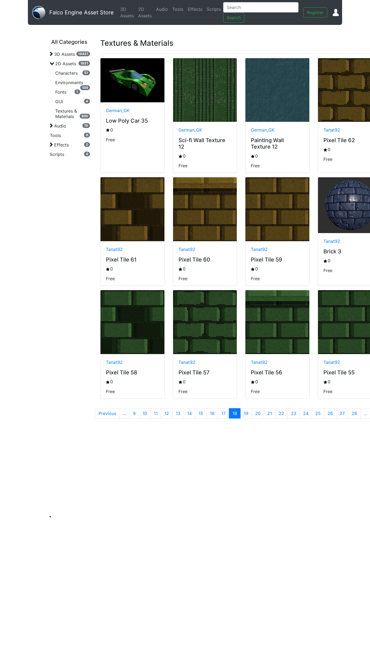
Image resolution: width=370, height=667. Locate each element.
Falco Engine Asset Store (81, 12)
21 (269, 413)
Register (315, 12)
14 (189, 413)
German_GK (117, 110)
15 (201, 413)
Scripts (215, 9)
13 (178, 413)
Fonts (60, 92)
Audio (163, 9)
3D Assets (128, 12)
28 (354, 413)
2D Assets (146, 12)
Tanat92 (331, 130)
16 (212, 413)
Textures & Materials (66, 113)
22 (281, 413)
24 (306, 413)
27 (342, 413)
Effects (196, 9)
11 (156, 413)
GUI (59, 101)
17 (223, 413)
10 (144, 413)
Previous (107, 413)
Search (234, 17)
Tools (179, 9)
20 (258, 413)
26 (330, 413)
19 (246, 413)
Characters (66, 73)
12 (166, 413)
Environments (69, 82)
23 (293, 413)
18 (234, 413)
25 (318, 413)
